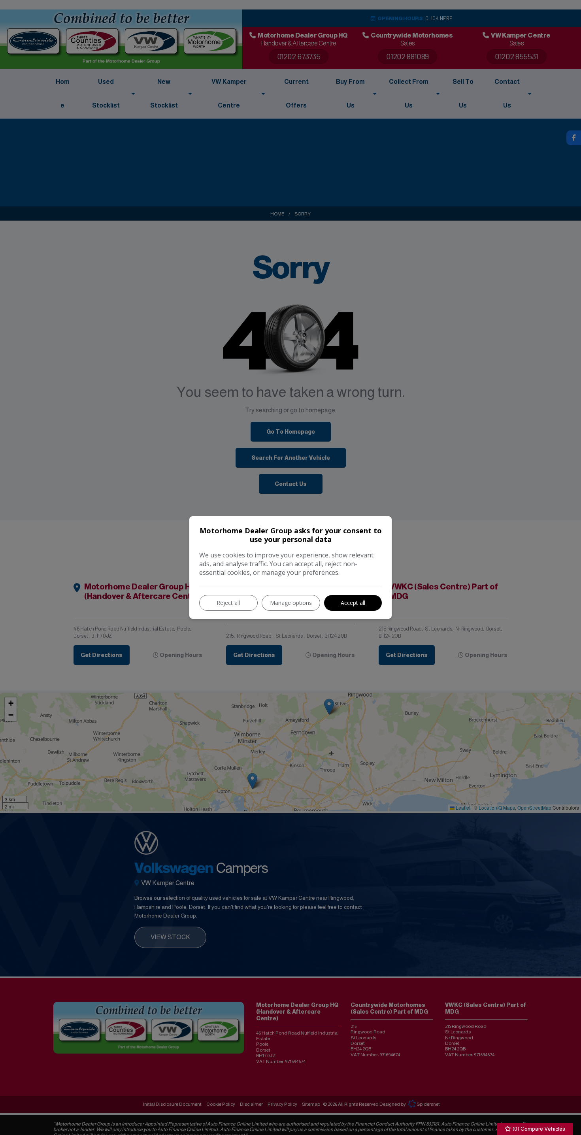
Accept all (353, 602)
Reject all (228, 602)
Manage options (291, 602)
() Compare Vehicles (538, 1129)
